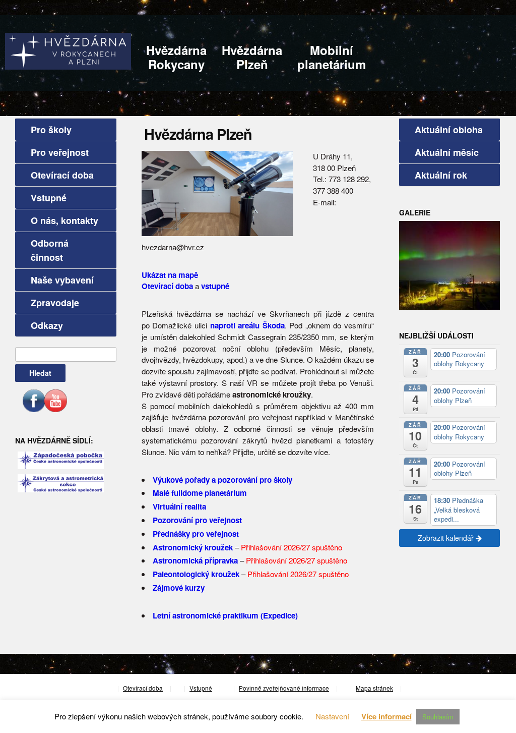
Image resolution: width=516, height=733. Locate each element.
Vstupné (49, 197)
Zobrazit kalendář (447, 538)
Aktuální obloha (449, 129)
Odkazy (47, 325)
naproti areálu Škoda (247, 325)
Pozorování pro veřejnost (197, 520)
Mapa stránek (374, 688)
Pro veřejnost (60, 152)
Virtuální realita (179, 506)
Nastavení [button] (332, 716)
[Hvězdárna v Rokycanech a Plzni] (68, 50)
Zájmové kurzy (179, 587)
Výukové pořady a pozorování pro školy (222, 479)
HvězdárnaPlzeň (252, 57)
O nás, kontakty (64, 220)
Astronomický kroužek (193, 547)
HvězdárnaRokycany (176, 57)
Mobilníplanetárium (331, 57)
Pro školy (51, 129)
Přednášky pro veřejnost (196, 533)
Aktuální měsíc (447, 152)
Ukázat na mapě (170, 274)
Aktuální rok (441, 175)
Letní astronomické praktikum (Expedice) (225, 615)
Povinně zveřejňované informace (284, 688)
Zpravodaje (55, 302)
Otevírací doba (62, 175)
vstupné (215, 286)
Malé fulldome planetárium (200, 492)
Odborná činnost (50, 250)
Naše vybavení (62, 280)
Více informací (386, 716)
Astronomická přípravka (195, 560)
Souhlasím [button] (438, 716)
